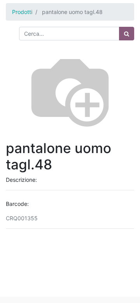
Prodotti (22, 12)
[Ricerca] (126, 33)
